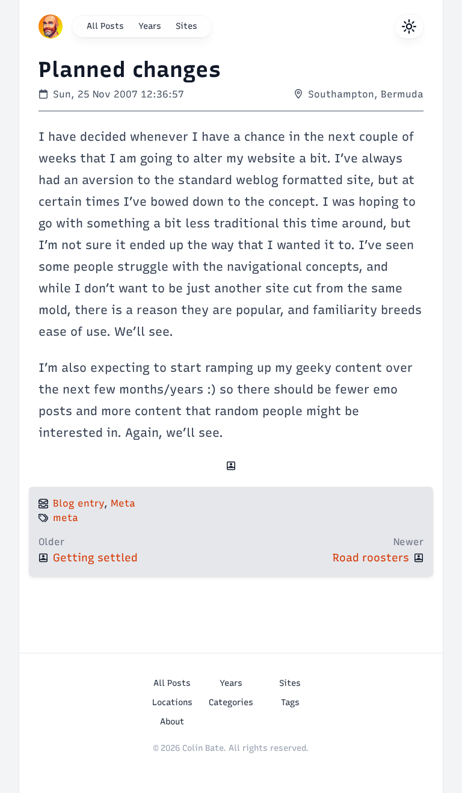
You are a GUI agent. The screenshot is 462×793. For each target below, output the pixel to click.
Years (149, 26)
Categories (231, 702)
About (172, 722)
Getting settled (95, 557)
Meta (123, 503)
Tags (290, 702)
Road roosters (371, 557)
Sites (186, 26)
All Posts (105, 26)
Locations (172, 702)
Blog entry (78, 503)
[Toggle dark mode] (409, 26)
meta (65, 517)
